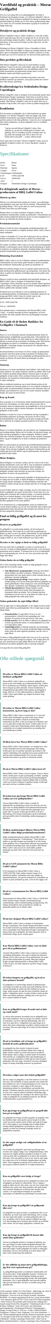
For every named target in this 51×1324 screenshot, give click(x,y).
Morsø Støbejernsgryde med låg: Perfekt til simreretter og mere (27, 1315)
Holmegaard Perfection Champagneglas (30, 1308)
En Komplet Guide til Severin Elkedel (15, 1317)
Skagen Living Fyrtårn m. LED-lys (13, 1310)
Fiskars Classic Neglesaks (20, 1312)
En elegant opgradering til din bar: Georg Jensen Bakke (29, 1297)
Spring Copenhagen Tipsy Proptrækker (35, 1321)
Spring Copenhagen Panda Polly (22, 1319)
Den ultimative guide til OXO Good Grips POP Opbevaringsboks (25, 1300)
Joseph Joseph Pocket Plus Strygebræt (14, 1304)
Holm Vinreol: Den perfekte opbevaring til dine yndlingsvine (24, 1302)
